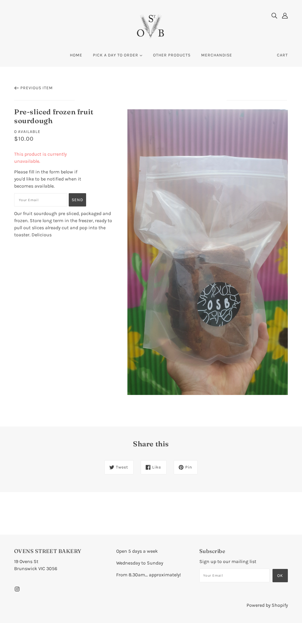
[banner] (151, 26)
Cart (282, 55)
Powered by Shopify (267, 605)
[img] (274, 15)
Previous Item (36, 87)
